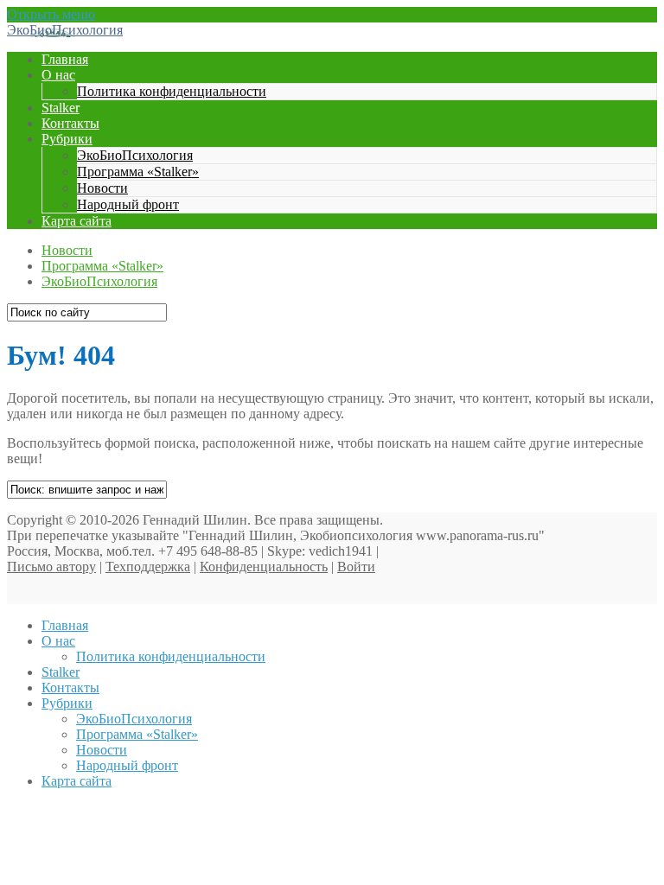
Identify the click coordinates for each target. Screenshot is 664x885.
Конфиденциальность (264, 566)
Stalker (61, 107)
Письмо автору (51, 566)
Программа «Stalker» (138, 171)
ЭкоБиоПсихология (65, 29)
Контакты (70, 123)
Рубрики (67, 138)
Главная (65, 59)
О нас (58, 74)
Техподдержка (147, 566)
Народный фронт (128, 204)
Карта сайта (77, 220)
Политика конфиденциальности (171, 91)
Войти (356, 566)
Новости (102, 188)
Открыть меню (51, 14)
